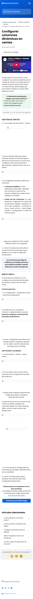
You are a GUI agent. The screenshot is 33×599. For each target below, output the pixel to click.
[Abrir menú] (29, 3)
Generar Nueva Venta (12, 105)
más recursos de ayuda (16, 495)
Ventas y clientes (23, 22)
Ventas (5, 24)
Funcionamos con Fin (10, 593)
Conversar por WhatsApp (16, 501)
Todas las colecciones (9, 22)
